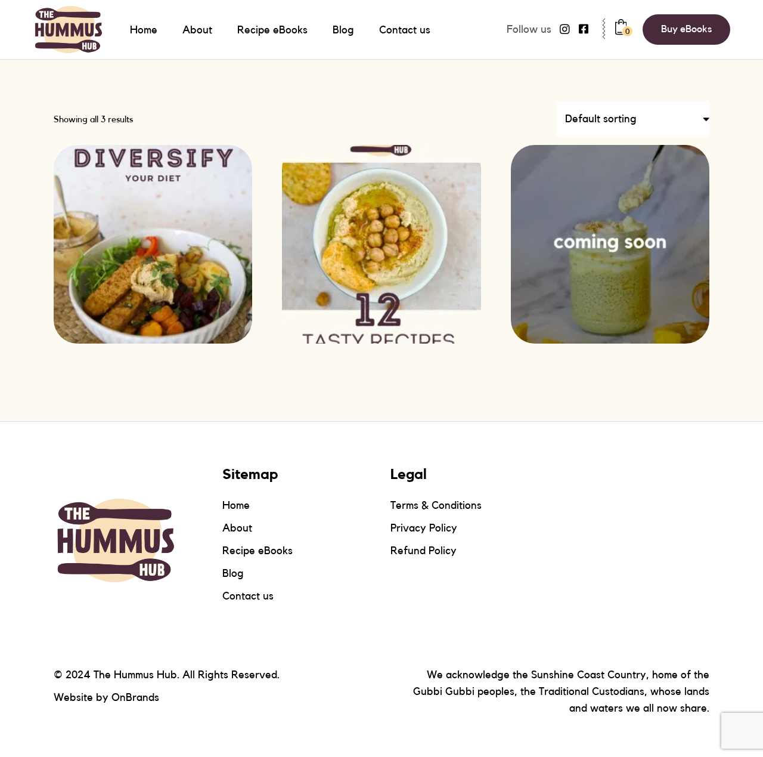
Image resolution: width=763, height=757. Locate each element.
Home (236, 505)
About (237, 528)
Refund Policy (423, 550)
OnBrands (135, 697)
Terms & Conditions (436, 505)
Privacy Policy (423, 528)
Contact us (248, 596)
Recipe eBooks (257, 550)
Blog (233, 573)
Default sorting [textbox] (601, 118)
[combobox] (632, 118)
